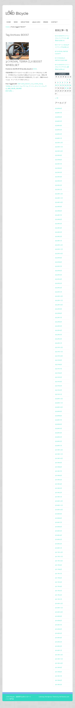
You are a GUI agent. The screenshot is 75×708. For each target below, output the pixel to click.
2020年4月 (58, 433)
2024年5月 (58, 223)
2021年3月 (58, 386)
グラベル (25, 86)
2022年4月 (58, 330)
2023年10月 (59, 253)
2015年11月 (59, 659)
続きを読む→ (10, 91)
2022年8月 (58, 313)
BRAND (45, 22)
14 (65, 85)
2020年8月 (58, 416)
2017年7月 (58, 573)
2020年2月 (58, 441)
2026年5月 (58, 121)
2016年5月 (58, 633)
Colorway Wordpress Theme (48, 697)
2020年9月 (58, 411)
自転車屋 (18, 88)
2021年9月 (58, 360)
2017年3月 (58, 591)
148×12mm (21, 84)
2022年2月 (58, 339)
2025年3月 (58, 181)
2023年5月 (58, 275)
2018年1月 (58, 548)
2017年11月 (59, 556)
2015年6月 (58, 680)
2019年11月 (59, 454)
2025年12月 (59, 142)
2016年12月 (59, 603)
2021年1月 (58, 394)
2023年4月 (58, 279)
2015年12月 (59, 655)
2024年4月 (58, 228)
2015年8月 (58, 672)
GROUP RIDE (25, 22)
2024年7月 (58, 215)
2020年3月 (58, 437)
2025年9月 (58, 155)
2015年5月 (58, 684)
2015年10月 (59, 663)
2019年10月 (59, 458)
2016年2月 (58, 646)
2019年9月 (58, 462)
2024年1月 (58, 241)
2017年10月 (59, 561)
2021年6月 (58, 373)
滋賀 (9, 88)
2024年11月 (59, 198)
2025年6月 (58, 168)
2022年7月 (58, 317)
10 (56, 85)
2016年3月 (58, 642)
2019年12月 (59, 450)
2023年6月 (58, 270)
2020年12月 (59, 399)
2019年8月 (58, 467)
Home (8, 27)
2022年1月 (58, 343)
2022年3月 (58, 334)
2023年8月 (58, 262)
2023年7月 (58, 266)
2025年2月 (58, 185)
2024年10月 (59, 202)
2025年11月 (59, 147)
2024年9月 (58, 206)
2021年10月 (59, 356)
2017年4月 (58, 586)
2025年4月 (58, 177)
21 (65, 88)
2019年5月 (58, 480)
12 (60, 85)
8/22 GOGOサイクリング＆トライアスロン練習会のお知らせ (62, 38)
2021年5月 (58, 377)
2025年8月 (58, 160)
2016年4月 (58, 638)
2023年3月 (58, 283)
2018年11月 (59, 505)
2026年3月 (58, 130)
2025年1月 (58, 189)
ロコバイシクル (39, 86)
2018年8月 (58, 518)
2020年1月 (58, 445)
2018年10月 (59, 509)
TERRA (8, 86)
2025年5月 (58, 172)
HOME (8, 22)
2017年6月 (58, 578)
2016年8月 (58, 620)
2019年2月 (58, 492)
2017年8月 (58, 569)
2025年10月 (59, 151)
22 (68, 88)
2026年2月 (58, 134)
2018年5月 (58, 531)
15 (68, 85)
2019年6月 (58, 475)
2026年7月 (58, 113)
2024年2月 (58, 236)
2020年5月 (58, 428)
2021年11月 (59, 352)
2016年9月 (58, 616)
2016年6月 (58, 629)
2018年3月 (58, 539)
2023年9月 (58, 258)
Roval (41, 84)
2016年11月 (59, 608)
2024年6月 (58, 219)
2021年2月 (58, 390)
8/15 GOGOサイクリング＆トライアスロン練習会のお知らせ (62, 67)
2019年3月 (58, 488)
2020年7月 (58, 420)
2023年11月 (59, 249)
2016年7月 (58, 625)
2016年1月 (58, 650)
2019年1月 (58, 497)
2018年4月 (58, 535)
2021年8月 (58, 364)
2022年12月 (59, 296)
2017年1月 (58, 599)
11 (58, 85)
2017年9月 (58, 565)
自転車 (13, 88)
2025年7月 (58, 164)
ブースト (31, 86)
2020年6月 (58, 424)
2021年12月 (59, 347)
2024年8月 (58, 211)
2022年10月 (59, 305)
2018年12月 (59, 501)
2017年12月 (59, 552)
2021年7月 (58, 369)
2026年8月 (58, 108)
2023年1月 (58, 292)
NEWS (16, 22)
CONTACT (54, 22)
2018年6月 (58, 527)
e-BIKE (36, 84)
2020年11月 (59, 403)
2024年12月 (59, 194)
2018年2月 (58, 544)
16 (70, 85)
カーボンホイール (16, 86)
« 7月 (56, 98)
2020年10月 (59, 407)
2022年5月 (58, 326)
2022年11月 (59, 300)
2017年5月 (58, 582)
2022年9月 (58, 309)
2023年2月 (58, 288)
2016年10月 (59, 612)
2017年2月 (58, 595)
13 (63, 85)
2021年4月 (58, 381)
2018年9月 (58, 514)
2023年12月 (59, 245)
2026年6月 (58, 117)
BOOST (27, 84)
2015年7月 (58, 676)
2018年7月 (58, 522)
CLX (32, 84)
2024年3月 (58, 232)
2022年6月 (58, 322)
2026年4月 (58, 125)
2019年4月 (58, 484)
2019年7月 (58, 471)
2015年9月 (58, 667)
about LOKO (36, 22)
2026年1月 (58, 138)
